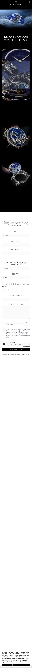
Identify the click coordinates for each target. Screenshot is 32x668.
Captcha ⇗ (26, 346)
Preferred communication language (16, 264)
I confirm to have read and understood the (17, 323)
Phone (21, 290)
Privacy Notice (9, 324)
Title (16, 232)
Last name (16, 250)
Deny (16, 665)
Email (7, 290)
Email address (16, 296)
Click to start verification (18, 344)
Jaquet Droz (2, 3)
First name (16, 241)
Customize (6, 665)
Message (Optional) (16, 304)
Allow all (25, 665)
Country (16, 274)
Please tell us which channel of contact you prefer (15, 285)
